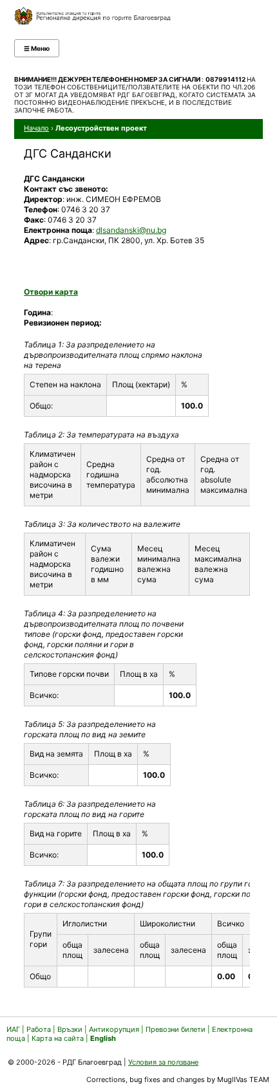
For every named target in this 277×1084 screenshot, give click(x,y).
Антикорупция (114, 1029)
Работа (38, 1029)
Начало (36, 128)
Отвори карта (51, 292)
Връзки (69, 1029)
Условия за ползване (163, 1062)
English (103, 1038)
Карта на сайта (58, 1038)
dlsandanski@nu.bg (131, 230)
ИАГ (13, 1029)
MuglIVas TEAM (243, 1079)
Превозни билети (175, 1029)
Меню (37, 48)
